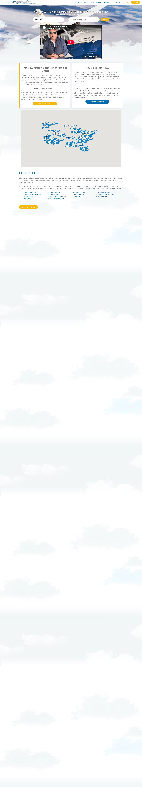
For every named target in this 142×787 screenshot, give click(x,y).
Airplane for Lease (29, 192)
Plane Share (27, 198)
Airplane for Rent (54, 192)
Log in (126, 2)
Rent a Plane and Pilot (56, 198)
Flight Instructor (78, 194)
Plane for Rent (103, 196)
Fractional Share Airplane (57, 196)
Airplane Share (53, 194)
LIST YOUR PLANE (97, 102)
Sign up (135, 2)
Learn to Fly (77, 196)
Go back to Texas (28, 207)
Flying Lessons (28, 196)
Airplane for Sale (79, 192)
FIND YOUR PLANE (45, 104)
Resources (108, 2)
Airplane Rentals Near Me (32, 194)
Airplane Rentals (104, 192)
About (117, 2)
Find (79, 2)
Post (86, 2)
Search (105, 19)
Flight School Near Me (106, 194)
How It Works (96, 2)
